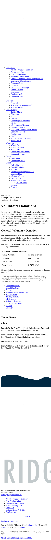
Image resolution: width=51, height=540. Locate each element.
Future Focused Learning (21, 138)
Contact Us (32, 525)
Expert (3, 527)
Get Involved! (16, 94)
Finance (14, 185)
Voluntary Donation (18, 180)
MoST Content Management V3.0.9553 (16, 538)
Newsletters (15, 158)
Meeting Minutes (17, 176)
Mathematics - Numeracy (21, 125)
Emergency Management (20, 81)
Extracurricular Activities (20, 152)
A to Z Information (18, 74)
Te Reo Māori (16, 112)
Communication (17, 96)
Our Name (15, 92)
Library (14, 118)
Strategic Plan (16, 174)
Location (14, 85)
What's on (10, 143)
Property (14, 187)
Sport (13, 116)
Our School (10, 68)
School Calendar (17, 147)
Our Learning (11, 110)
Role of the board (18, 165)
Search (27, 516)
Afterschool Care (17, 72)
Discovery (15, 114)
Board (8, 163)
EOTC (13, 136)
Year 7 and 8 (16, 141)
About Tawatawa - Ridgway (22, 70)
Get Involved (11, 512)
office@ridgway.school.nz (11, 495)
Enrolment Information (20, 76)
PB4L (13, 123)
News (8, 156)
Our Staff (9, 101)
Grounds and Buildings (20, 87)
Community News (18, 154)
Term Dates (15, 149)
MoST (22, 527)
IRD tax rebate (21, 183)
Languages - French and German (24, 130)
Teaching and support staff (21, 105)
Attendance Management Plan (22, 172)
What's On (15, 145)
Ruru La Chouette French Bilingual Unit (27, 79)
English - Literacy (18, 127)
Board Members (17, 167)
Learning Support (18, 132)
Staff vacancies (17, 107)
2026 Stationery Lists (14, 505)
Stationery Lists (17, 83)
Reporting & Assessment (20, 121)
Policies (14, 169)
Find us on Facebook (9, 521)
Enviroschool (16, 134)
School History (17, 90)
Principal (14, 103)
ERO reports (16, 178)
